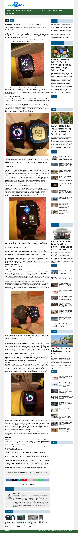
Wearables (11, 29)
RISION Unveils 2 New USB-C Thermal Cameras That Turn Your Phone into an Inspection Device (66, 391)
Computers (43, 10)
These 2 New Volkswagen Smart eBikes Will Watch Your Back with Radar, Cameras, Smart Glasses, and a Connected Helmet (65, 304)
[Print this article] (35, 480)
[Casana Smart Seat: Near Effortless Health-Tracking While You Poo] (54, 411)
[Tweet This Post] (14, 480)
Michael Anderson (13, 30)
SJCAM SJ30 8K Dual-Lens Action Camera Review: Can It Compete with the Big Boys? (65, 212)
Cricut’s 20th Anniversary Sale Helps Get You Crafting (65, 291)
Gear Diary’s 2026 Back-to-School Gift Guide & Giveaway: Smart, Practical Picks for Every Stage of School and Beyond (61, 65)
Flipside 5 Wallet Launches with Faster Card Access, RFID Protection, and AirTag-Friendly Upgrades (65, 430)
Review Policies (53, 530)
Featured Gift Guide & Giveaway (57, 43)
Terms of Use (55, 531)
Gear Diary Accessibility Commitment (46, 531)
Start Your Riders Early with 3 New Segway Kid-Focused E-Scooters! (61, 351)
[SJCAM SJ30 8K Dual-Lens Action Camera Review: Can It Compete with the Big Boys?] (54, 213)
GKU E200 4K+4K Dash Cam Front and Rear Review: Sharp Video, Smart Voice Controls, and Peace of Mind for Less (66, 164)
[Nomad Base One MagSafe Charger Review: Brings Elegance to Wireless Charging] (33, 519)
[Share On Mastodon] (46, 480)
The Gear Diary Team (47, 530)
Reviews (6, 521)
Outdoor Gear (36, 10)
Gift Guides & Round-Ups (11, 13)
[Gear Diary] (16, 4)
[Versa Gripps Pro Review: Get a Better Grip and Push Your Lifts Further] (54, 186)
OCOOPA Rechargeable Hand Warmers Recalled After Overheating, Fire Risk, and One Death (66, 397)
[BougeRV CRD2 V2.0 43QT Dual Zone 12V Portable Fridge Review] (54, 199)
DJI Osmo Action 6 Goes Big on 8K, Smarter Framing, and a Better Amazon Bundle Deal (65, 272)
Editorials (19, 521)
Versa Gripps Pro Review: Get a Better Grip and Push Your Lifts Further (66, 184)
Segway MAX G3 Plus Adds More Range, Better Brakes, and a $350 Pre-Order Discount (65, 319)
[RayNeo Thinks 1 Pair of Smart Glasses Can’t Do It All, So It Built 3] (54, 279)
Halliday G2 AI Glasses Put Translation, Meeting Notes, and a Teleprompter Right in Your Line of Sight (65, 416)
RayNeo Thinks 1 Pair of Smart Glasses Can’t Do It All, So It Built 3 (65, 277)
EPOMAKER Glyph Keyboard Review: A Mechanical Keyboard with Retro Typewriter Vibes (65, 171)
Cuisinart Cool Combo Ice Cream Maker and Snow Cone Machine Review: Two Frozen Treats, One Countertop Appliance (65, 205)
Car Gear (23, 10)
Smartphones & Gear (10, 10)
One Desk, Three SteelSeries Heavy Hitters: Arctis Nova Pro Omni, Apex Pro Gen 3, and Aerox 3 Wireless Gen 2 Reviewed (65, 191)
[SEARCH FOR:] (66, 16)
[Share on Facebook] (9, 480)
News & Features (55, 224)
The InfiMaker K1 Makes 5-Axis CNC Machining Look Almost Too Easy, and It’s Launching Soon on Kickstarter (65, 298)
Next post (32, 484)
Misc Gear (55, 10)
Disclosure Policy (60, 530)
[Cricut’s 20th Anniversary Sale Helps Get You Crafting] (54, 293)
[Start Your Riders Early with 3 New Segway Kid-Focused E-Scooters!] (62, 345)
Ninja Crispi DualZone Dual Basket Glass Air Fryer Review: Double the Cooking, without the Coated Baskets (65, 158)
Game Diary (49, 10)
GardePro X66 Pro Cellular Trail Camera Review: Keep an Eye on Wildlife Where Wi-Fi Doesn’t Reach (61, 129)
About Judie (41, 530)
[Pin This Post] (24, 480)
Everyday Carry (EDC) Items (21, 27)
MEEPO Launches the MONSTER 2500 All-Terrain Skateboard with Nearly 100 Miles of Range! (65, 404)
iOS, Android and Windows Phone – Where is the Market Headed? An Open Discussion (21, 524)
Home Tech (18, 10)
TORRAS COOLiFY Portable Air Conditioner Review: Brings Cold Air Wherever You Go (10, 524)
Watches (7, 29)
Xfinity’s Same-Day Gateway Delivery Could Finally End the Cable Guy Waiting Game (65, 423)
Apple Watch (12, 27)
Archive (59, 531)
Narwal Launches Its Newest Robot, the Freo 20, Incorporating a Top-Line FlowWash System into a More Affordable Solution (65, 384)
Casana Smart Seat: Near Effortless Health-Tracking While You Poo (65, 409)
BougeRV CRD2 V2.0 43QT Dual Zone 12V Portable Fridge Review (65, 198)
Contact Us (63, 531)
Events (22, 521)
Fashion (60, 10)
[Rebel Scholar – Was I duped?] (41, 519)
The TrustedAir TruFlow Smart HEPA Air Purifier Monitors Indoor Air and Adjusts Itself (65, 325)
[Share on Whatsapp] (40, 480)
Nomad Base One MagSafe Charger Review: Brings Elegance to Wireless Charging (32, 524)
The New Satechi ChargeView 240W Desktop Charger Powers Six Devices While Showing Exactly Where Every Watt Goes (65, 312)
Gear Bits (54, 331)
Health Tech (29, 10)
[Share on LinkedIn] (19, 480)
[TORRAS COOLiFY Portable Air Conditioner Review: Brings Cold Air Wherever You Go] (10, 519)
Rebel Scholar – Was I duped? (43, 523)
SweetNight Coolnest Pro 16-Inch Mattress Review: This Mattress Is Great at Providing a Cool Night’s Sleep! (65, 285)
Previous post (24, 484)
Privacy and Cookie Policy (68, 530)
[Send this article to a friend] (30, 480)
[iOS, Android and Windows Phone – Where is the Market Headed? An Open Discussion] (21, 519)
